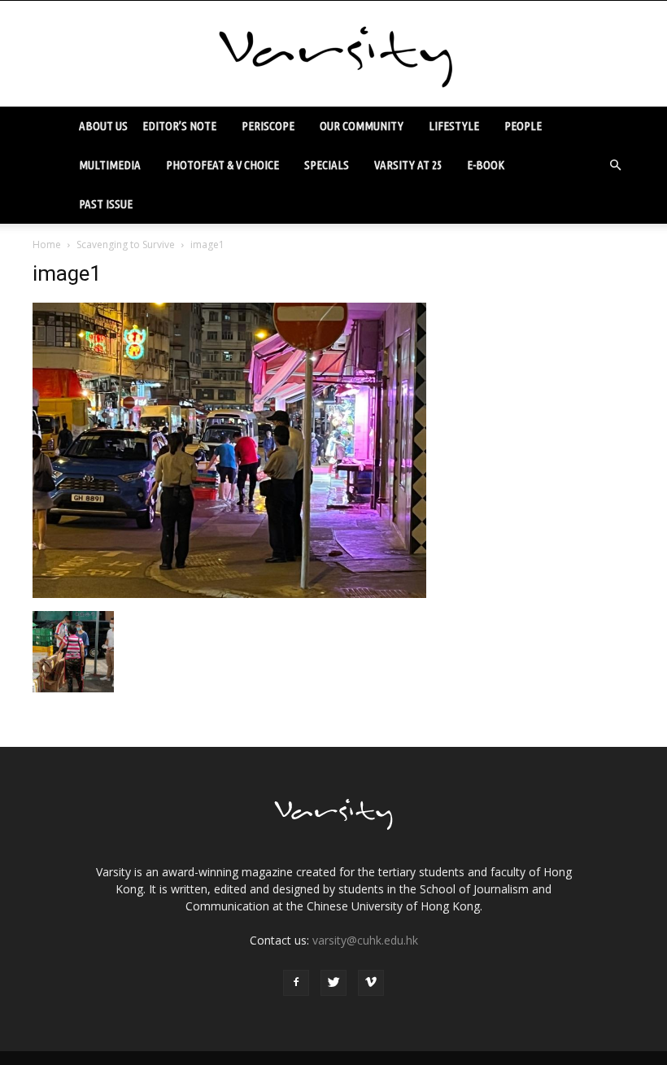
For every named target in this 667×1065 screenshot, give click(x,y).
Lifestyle (454, 126)
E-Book (485, 165)
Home (47, 244)
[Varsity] (333, 54)
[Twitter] (333, 983)
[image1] (229, 593)
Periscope (268, 126)
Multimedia (110, 165)
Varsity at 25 (408, 165)
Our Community (361, 126)
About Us (103, 126)
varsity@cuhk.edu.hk (365, 940)
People (523, 126)
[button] (614, 165)
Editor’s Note (179, 126)
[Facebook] (296, 983)
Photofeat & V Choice (222, 165)
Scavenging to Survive (125, 244)
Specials (326, 165)
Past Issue (106, 204)
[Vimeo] (371, 983)
